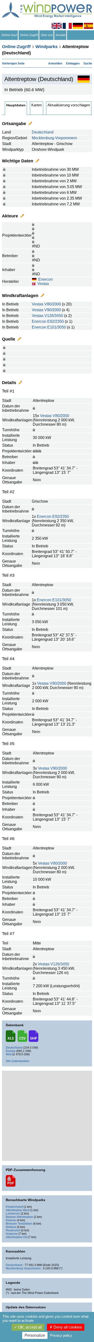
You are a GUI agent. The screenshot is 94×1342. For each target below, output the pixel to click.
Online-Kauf (9, 35)
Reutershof (13, 1230)
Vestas (43, 284)
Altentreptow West (17, 1210)
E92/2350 (55, 321)
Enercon (45, 279)
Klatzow (11, 1220)
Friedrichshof (14, 1207)
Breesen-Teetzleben (19, 1223)
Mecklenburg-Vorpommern (54, 138)
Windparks (46, 46)
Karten (36, 105)
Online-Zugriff (29, 35)
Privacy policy (61, 1335)
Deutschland (43, 132)
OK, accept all (29, 1327)
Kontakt (60, 35)
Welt (9, 1054)
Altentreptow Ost (16, 1237)
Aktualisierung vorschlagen (68, 105)
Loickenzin (13, 1213)
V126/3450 (53, 316)
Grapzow (12, 1233)
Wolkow (11, 1227)
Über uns (46, 35)
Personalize (35, 1335)
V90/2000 (52, 310)
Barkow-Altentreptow (19, 1217)
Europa (10, 1051)
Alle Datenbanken (17, 1061)
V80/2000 (52, 304)
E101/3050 (56, 327)
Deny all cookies (67, 1327)
